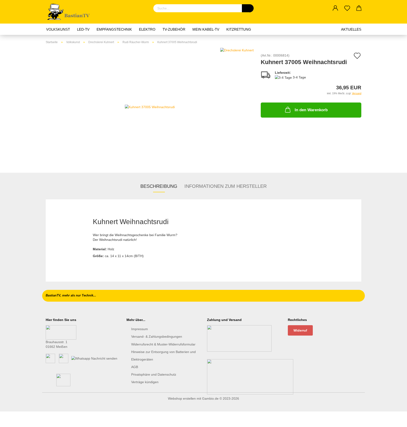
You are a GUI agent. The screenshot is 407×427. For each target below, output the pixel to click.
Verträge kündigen (145, 382)
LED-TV (83, 29)
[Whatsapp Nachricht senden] (94, 358)
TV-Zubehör (174, 29)
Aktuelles (351, 29)
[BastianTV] (70, 12)
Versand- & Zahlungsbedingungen (156, 336)
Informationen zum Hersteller (225, 186)
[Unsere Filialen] (61, 332)
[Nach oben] (394, 420)
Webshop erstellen (182, 398)
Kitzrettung (238, 29)
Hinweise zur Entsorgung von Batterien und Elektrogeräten (163, 355)
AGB (134, 367)
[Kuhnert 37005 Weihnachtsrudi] (150, 106)
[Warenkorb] (359, 8)
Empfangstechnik (114, 29)
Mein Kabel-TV (205, 29)
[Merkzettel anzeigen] (347, 8)
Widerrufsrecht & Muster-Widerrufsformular (163, 344)
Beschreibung (158, 186)
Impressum (139, 329)
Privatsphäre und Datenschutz (153, 374)
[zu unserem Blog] (63, 358)
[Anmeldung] (335, 8)
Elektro (147, 29)
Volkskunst (58, 29)
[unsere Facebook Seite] (50, 358)
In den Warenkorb (311, 110)
